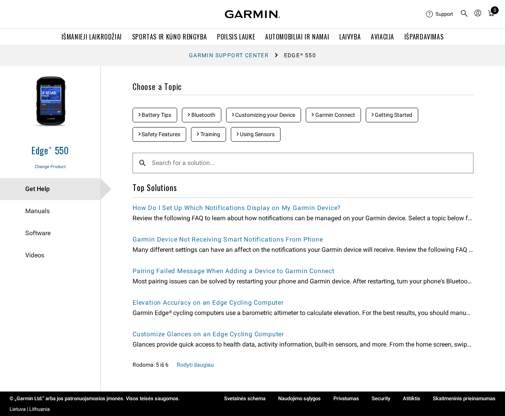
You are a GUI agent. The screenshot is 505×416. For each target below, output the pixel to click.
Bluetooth (202, 115)
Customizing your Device (264, 115)
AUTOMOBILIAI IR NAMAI (297, 36)
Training (209, 134)
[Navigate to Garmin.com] (252, 14)
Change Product (50, 166)
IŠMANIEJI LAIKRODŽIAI (92, 36)
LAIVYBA (350, 36)
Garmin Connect (334, 115)
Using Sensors (257, 134)
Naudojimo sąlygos (299, 398)
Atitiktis (411, 398)
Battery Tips (155, 115)
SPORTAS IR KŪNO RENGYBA (169, 36)
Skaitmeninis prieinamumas (464, 398)
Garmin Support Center (229, 55)
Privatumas (346, 398)
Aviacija (382, 36)
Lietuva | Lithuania (29, 409)
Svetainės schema (245, 398)
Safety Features (160, 134)
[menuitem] (440, 14)
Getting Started (393, 115)
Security (381, 398)
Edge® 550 (50, 150)
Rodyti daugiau (195, 365)
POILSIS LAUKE (236, 36)
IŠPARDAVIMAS (424, 36)
